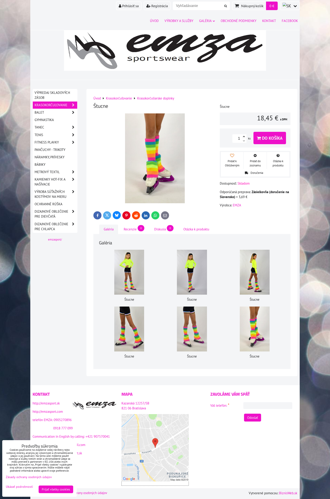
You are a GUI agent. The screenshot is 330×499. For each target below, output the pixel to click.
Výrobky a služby (179, 21)
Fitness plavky (47, 142)
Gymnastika (44, 120)
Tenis (39, 135)
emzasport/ (55, 239)
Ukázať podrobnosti (19, 486)
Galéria (205, 21)
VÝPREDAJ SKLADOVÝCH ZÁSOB (52, 95)
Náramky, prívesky (49, 157)
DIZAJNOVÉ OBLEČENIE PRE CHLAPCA (51, 226)
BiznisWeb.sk (288, 493)
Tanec (39, 127)
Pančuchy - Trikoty (50, 150)
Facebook (290, 21)
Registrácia (159, 6)
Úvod (154, 21)
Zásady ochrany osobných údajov (84, 493)
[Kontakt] (94, 406)
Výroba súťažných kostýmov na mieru (50, 194)
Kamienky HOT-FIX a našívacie (50, 181)
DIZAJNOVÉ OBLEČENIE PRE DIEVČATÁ (51, 214)
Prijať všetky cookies (56, 489)
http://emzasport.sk (46, 403)
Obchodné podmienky (238, 21)
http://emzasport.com (48, 411)
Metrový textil (47, 172)
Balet (39, 112)
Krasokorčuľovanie (51, 105)
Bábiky (40, 164)
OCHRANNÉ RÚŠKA (48, 204)
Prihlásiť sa (130, 6)
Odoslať (252, 417)
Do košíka (272, 138)
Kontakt (269, 21)
